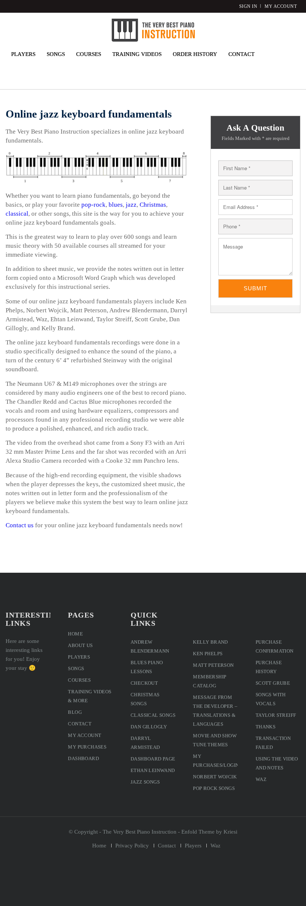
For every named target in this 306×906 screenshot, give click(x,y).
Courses (79, 680)
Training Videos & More (89, 696)
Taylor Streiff (276, 715)
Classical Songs (153, 715)
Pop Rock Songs (214, 788)
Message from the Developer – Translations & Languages (215, 710)
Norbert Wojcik (215, 777)
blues (116, 204)
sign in (248, 6)
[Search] (269, 54)
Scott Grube (273, 683)
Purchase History (269, 667)
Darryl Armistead (145, 742)
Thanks (265, 727)
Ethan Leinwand (153, 770)
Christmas (153, 204)
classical (17, 213)
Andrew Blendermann (150, 646)
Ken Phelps (207, 653)
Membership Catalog (209, 681)
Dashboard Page (153, 759)
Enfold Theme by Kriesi (209, 832)
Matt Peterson (213, 665)
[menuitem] (23, 54)
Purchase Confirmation (275, 646)
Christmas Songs (145, 699)
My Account (84, 735)
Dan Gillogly (149, 727)
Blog (75, 712)
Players (79, 657)
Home (75, 634)
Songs (76, 668)
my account (281, 6)
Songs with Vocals (271, 699)
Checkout (144, 683)
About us (80, 645)
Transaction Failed (273, 742)
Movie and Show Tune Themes (215, 740)
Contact (79, 724)
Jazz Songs (145, 782)
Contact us (20, 525)
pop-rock (93, 204)
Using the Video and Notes (277, 763)
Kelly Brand (210, 642)
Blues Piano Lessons (147, 667)
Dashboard (83, 758)
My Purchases (87, 747)
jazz (131, 204)
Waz (261, 779)
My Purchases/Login (215, 760)
